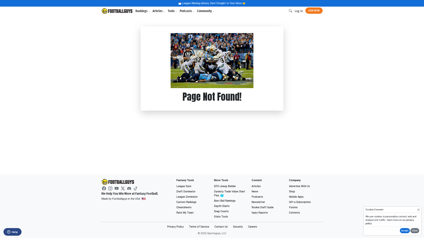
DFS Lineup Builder (225, 186)
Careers (252, 226)
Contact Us (221, 226)
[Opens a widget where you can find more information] (12, 232)
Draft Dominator (185, 191)
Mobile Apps (296, 196)
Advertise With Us (299, 186)
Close (415, 230)
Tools (171, 11)
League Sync (183, 186)
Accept (404, 230)
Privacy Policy (175, 226)
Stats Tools (221, 216)
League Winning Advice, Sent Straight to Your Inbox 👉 (214, 3)
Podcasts (186, 11)
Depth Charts (222, 206)
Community (204, 11)
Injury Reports (260, 212)
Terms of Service (199, 226)
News (255, 191)
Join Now (314, 10)
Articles (158, 11)
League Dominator (187, 196)
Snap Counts (221, 211)
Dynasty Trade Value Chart (229, 193)
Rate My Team (185, 212)
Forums (293, 207)
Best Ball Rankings (225, 200)
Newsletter (258, 202)
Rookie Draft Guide (263, 207)
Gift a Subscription (300, 202)
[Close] (418, 209)
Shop (292, 191)
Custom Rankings (186, 202)
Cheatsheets (183, 207)
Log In (299, 11)
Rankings (141, 11)
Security (238, 226)
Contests (294, 212)
